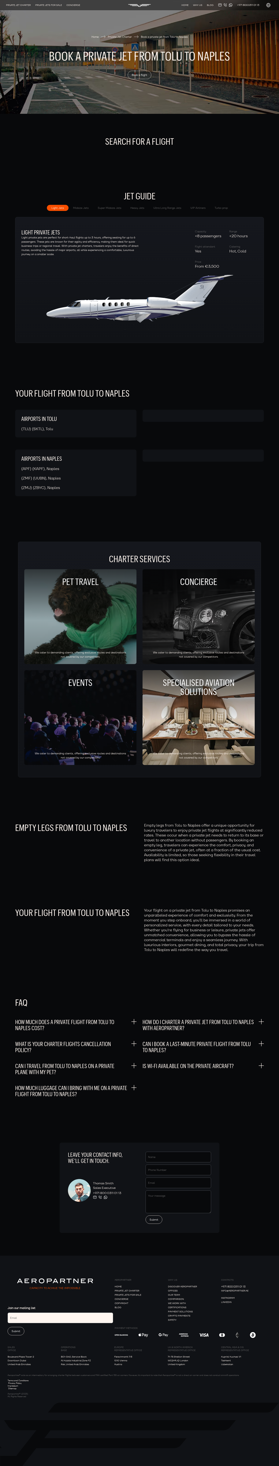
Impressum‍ (13, 1385)
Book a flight (139, 75)
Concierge (73, 5)
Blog (210, 5)
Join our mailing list (21, 1308)
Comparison (176, 1299)
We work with (177, 1303)
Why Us (197, 5)
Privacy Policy (15, 1383)
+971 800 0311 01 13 (248, 5)
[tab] (58, 208)
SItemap (12, 1388)
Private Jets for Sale (128, 1294)
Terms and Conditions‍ (18, 1380)
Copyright (121, 1303)
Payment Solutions (180, 1311)
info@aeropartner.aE (234, 1290)
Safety (172, 1319)
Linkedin (226, 1302)
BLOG (118, 1307)
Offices (173, 1290)
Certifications (177, 1307)
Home (184, 5)
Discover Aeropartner (182, 1286)
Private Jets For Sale (48, 5)
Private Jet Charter (18, 5)
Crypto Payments (179, 1315)
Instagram (228, 1297)
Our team (174, 1294)
